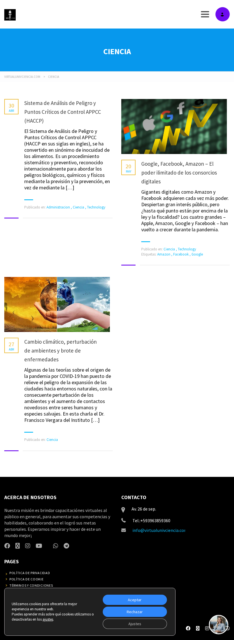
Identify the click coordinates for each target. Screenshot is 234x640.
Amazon (164, 254)
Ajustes (134, 623)
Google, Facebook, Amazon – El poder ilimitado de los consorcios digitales (179, 172)
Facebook (181, 254)
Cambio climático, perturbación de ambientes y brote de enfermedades (60, 350)
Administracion (58, 207)
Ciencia (78, 207)
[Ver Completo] (174, 126)
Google (197, 254)
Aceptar (135, 599)
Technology (96, 207)
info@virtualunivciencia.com (160, 530)
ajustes (48, 619)
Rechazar (135, 611)
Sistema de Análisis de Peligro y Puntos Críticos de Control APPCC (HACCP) (62, 112)
